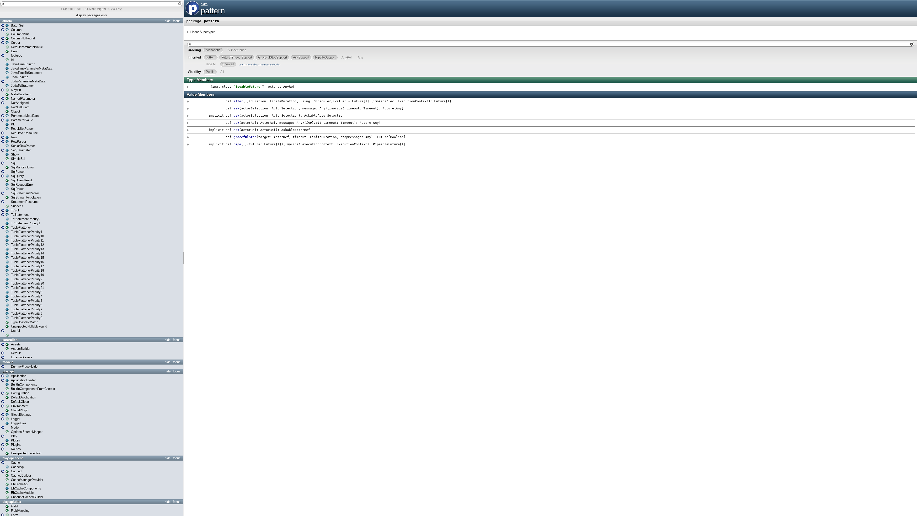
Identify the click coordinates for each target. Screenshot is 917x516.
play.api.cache (12, 458)
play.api (8, 371)
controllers (10, 340)
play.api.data (11, 502)
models (7, 362)
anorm (7, 21)
